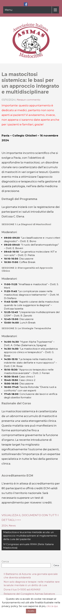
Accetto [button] (31, 611)
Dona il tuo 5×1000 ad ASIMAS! (22, 589)
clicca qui (52, 606)
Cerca (5, 561)
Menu (8, 9)
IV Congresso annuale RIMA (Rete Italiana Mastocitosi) (28, 546)
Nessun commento (28, 99)
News (12, 525)
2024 (5, 525)
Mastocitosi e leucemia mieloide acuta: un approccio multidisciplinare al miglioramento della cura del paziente (30, 536)
